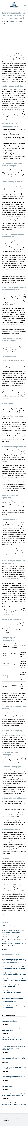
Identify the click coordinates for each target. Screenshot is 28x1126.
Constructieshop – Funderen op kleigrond (14, 943)
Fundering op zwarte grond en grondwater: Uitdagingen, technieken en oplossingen (14, 992)
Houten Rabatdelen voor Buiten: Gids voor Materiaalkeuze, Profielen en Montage (13, 1077)
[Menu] (25, 4)
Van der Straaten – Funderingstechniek (13, 930)
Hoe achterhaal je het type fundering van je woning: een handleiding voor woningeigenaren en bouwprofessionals (14, 960)
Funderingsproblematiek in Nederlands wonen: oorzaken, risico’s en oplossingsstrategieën (13, 1000)
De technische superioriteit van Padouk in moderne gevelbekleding (13, 1029)
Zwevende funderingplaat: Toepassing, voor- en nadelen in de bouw (14, 985)
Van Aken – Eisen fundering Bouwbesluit (13, 937)
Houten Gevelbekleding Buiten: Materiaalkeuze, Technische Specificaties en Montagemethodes (14, 1103)
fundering (9, 23)
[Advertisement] (14, 39)
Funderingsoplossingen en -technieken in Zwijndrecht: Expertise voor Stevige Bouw (14, 979)
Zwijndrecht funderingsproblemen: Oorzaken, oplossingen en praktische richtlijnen (14, 973)
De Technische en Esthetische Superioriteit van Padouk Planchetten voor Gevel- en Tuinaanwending (13, 1048)
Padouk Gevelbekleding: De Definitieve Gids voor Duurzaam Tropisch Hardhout (14, 1020)
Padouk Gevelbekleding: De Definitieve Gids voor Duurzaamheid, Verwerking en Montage (14, 1038)
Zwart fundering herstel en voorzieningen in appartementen (14, 1006)
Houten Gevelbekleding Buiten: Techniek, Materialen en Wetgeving (14, 1085)
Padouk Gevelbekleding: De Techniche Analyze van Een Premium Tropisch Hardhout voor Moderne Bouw (13, 1058)
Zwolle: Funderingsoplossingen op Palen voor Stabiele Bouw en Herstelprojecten (14, 967)
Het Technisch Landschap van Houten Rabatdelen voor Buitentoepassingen (14, 1068)
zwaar (5, 949)
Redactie (13, 21)
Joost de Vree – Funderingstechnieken (13, 946)
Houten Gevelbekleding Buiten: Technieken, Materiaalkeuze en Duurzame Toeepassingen (14, 1094)
